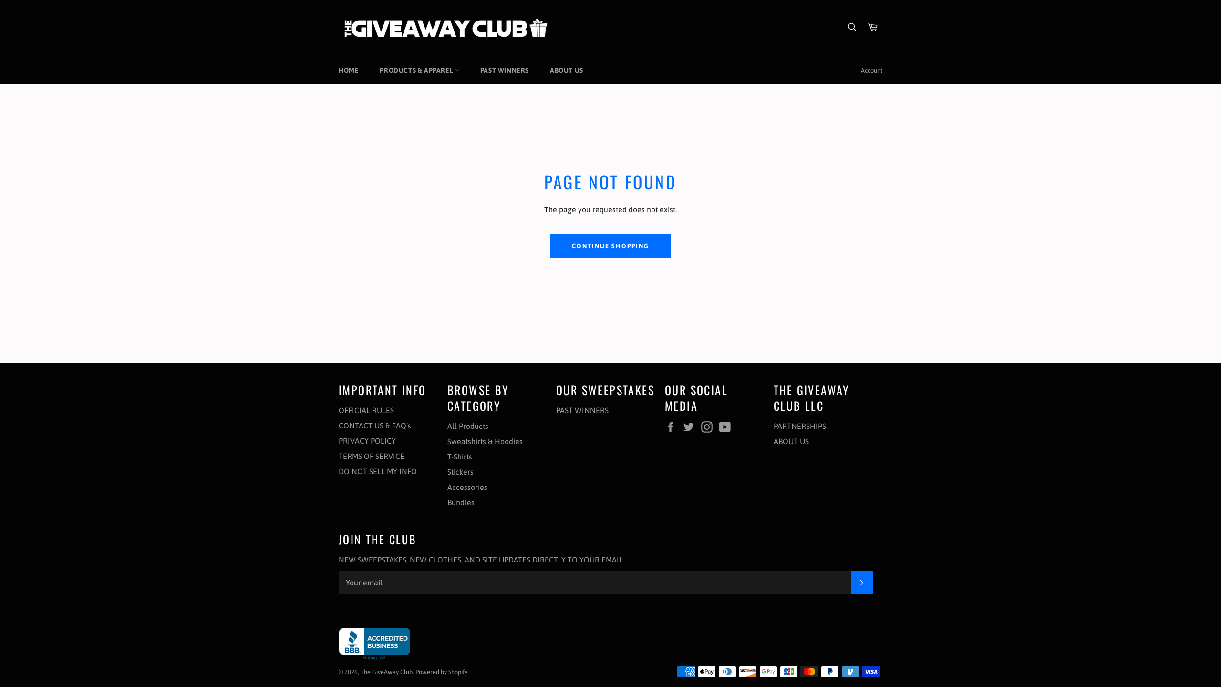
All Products (467, 426)
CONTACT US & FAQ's (375, 425)
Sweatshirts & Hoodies (485, 441)
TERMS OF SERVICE (371, 456)
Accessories (467, 487)
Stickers (460, 472)
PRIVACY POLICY (367, 441)
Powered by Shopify (441, 672)
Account (871, 70)
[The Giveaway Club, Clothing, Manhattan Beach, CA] (374, 644)
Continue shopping (610, 246)
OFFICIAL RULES (366, 410)
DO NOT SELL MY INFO (378, 471)
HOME (349, 70)
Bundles (461, 502)
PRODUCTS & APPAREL (417, 70)
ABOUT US (566, 70)
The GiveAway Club (387, 672)
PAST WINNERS (504, 70)
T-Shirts (459, 456)
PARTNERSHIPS (800, 426)
